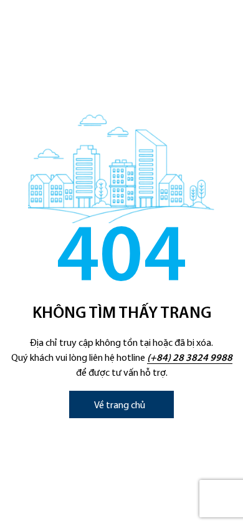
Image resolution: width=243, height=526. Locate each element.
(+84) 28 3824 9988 (189, 358)
